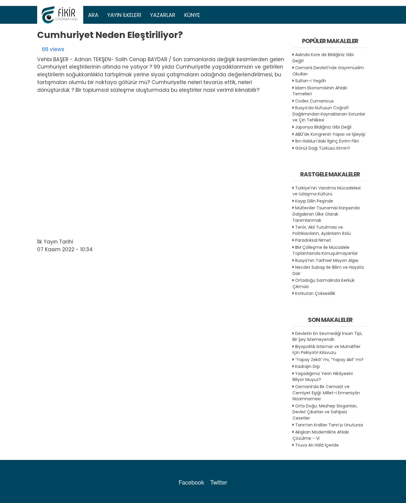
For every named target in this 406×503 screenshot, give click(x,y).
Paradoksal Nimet (313, 240)
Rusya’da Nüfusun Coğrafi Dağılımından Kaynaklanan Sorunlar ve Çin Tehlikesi (328, 114)
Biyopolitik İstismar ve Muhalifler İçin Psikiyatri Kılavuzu (326, 350)
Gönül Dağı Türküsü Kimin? (322, 148)
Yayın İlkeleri (124, 15)
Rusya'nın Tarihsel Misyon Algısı (326, 260)
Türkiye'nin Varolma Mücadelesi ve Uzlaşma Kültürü (326, 191)
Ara (93, 15)
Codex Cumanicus (314, 101)
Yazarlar (162, 15)
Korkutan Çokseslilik (315, 293)
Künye (192, 15)
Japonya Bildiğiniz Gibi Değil (323, 127)
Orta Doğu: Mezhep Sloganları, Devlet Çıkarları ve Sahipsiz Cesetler (324, 412)
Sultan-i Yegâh (310, 81)
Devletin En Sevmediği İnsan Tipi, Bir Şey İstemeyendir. (327, 336)
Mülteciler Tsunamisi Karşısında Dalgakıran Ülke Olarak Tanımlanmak (326, 214)
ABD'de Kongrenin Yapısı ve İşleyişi (330, 134)
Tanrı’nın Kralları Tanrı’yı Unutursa (329, 425)
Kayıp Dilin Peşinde (314, 201)
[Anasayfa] (60, 15)
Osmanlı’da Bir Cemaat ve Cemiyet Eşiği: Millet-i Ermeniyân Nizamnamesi (326, 393)
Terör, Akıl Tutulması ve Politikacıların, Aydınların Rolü (321, 230)
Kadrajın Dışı (307, 366)
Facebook (191, 482)
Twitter (218, 482)
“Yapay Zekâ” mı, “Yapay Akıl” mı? (329, 360)
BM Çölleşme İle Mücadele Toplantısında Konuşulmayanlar (325, 250)
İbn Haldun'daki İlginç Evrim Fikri (327, 141)
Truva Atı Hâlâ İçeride (317, 445)
